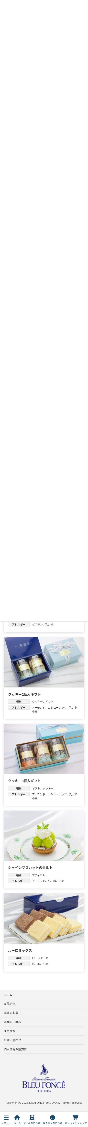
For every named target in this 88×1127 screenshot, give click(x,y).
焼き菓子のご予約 (52, 1123)
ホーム (8, 994)
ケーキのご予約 (31, 1123)
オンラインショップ (76, 1123)
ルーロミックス (20, 950)
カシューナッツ (57, 707)
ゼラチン (37, 624)
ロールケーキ (40, 958)
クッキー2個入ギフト (24, 694)
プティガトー (40, 875)
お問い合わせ (12, 1040)
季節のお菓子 (12, 1013)
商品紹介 (9, 1004)
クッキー (37, 701)
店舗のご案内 (12, 1022)
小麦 (34, 711)
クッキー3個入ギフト (24, 780)
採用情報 (9, 1031)
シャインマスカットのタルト (30, 867)
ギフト (49, 701)
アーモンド (38, 707)
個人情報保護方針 (15, 1049)
